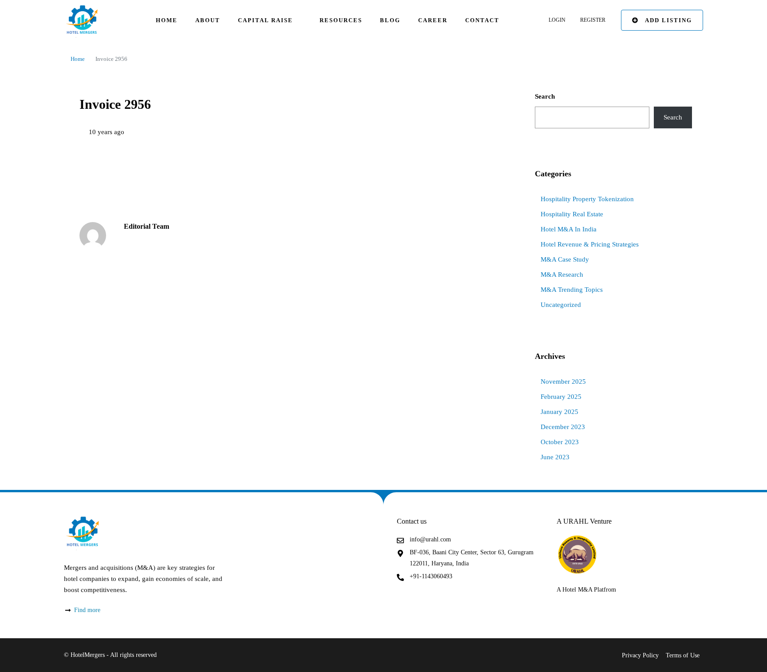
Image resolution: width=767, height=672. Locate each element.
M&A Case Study (565, 259)
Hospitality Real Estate (572, 214)
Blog (390, 20)
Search (545, 96)
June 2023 (555, 457)
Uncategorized (561, 304)
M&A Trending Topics (572, 289)
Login (557, 20)
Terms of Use (683, 655)
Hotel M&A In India (569, 229)
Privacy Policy (640, 655)
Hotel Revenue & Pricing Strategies (590, 244)
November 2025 (563, 381)
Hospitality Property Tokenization (587, 199)
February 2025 (561, 396)
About (207, 20)
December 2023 (563, 426)
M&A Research (562, 274)
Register (592, 20)
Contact (482, 20)
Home (167, 20)
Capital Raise (265, 20)
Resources (341, 20)
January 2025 (559, 411)
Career (432, 20)
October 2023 (560, 441)
